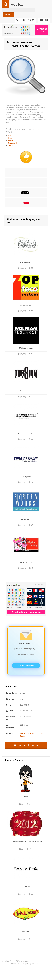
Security (11, 145)
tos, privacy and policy (30, 964)
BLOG (44, 20)
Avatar (10, 141)
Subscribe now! (26, 665)
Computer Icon (13, 143)
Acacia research (26, 262)
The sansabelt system (26, 434)
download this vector (28, 745)
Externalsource (30, 733)
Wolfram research (26, 348)
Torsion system (26, 391)
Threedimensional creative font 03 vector (26, 841)
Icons (37, 129)
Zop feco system (26, 305)
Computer (40, 733)
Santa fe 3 (26, 886)
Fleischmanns (26, 931)
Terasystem (26, 477)
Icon (9, 136)
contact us (15, 964)
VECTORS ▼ (25, 20)
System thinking (26, 562)
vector (17, 4)
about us (5, 964)
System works (26, 519)
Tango (22, 736)
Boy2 (26, 796)
